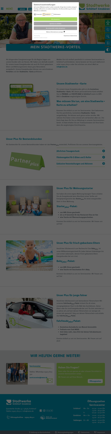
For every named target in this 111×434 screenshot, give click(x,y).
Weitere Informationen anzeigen (54, 32)
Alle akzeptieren (55, 19)
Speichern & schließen (55, 23)
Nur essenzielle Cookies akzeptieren (55, 28)
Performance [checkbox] (57, 14)
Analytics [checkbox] (47, 14)
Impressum (67, 35)
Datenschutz (74, 35)
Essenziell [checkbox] (39, 14)
